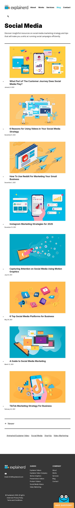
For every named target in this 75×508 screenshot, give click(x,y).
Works (41, 7)
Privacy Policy (18, 498)
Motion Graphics (35, 476)
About (33, 7)
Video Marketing (61, 436)
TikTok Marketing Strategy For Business (31, 406)
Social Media (36, 436)
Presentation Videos (37, 479)
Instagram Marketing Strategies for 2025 (31, 224)
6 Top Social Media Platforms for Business (32, 316)
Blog (59, 7)
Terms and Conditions (14, 500)
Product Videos (35, 481)
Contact (66, 7)
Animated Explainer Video (18, 436)
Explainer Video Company (38, 473)
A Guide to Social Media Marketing (28, 361)
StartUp (48, 436)
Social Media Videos (37, 484)
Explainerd (10, 495)
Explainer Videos (35, 470)
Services (50, 7)
